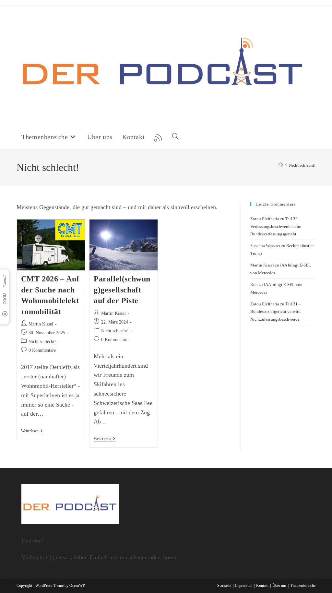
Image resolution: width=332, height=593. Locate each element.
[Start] (281, 165)
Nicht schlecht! (302, 165)
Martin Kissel (41, 324)
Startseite (224, 585)
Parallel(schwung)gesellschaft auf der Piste (122, 290)
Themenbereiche (302, 585)
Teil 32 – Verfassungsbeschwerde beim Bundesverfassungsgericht (275, 226)
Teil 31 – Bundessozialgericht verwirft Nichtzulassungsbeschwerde (275, 312)
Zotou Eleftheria (264, 304)
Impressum (243, 585)
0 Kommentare (42, 350)
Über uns (279, 585)
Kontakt (262, 585)
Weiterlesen (32, 431)
